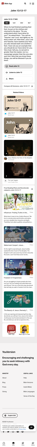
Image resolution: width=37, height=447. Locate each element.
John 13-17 (13, 113)
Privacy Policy (22, 429)
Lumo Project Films (13, 182)
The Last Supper (14, 180)
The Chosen (11, 159)
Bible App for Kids (24, 334)
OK (31, 427)
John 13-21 (13, 135)
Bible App (11, 334)
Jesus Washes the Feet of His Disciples (20, 158)
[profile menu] (31, 3)
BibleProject (11, 115)
